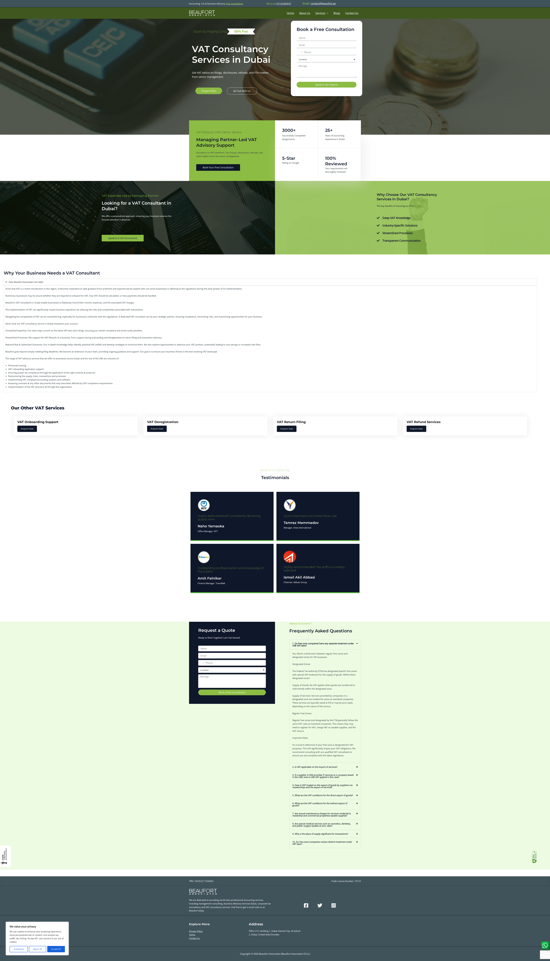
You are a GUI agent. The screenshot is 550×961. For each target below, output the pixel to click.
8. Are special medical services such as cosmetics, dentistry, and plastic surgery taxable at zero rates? (321, 824)
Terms (192, 934)
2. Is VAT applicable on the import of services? (314, 766)
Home (290, 13)
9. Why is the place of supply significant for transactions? (320, 833)
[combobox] (300, 52)
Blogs (336, 13)
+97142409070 (283, 3)
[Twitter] (320, 905)
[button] (325, 645)
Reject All (37, 949)
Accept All (56, 949)
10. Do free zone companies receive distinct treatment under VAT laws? (322, 842)
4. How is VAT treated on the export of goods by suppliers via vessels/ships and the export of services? (322, 786)
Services (320, 13)
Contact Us (351, 13)
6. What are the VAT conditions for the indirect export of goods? (319, 804)
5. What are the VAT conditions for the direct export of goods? (322, 795)
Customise (19, 949)
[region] (37, 938)
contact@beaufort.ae (323, 3)
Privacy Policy (196, 931)
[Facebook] (306, 905)
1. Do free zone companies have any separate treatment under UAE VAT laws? (323, 644)
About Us (304, 13)
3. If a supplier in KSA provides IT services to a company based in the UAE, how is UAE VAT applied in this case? (322, 775)
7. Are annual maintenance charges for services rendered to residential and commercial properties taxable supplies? (321, 814)
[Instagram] (334, 905)
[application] (326, 13)
